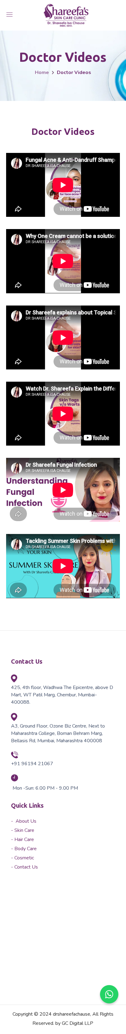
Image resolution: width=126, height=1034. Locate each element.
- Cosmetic (22, 857)
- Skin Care (22, 830)
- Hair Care (22, 839)
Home (42, 72)
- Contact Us (24, 867)
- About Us (23, 821)
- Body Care (24, 848)
